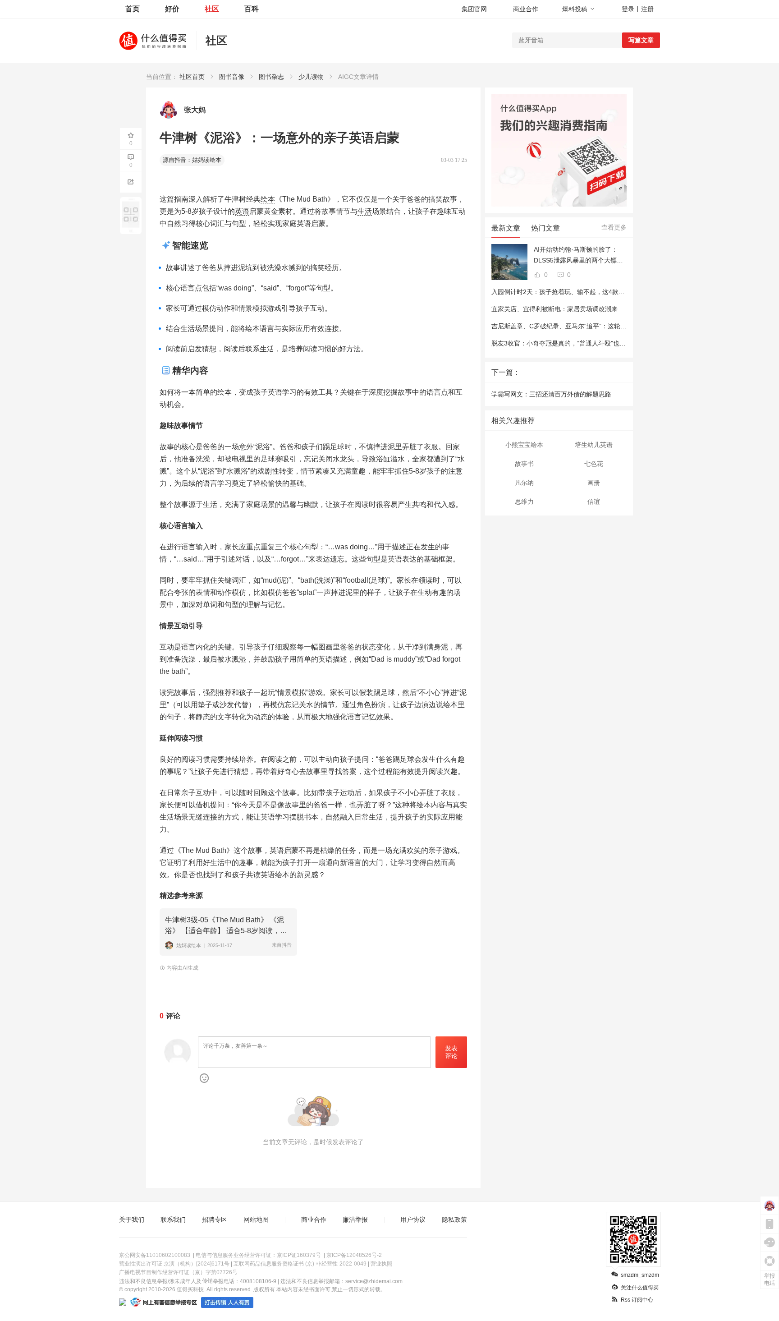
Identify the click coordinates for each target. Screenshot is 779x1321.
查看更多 (614, 227)
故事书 (524, 463)
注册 (647, 9)
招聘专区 (214, 1219)
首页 (132, 9)
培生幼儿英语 (594, 444)
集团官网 (474, 9)
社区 (212, 9)
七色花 (593, 463)
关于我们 (131, 1219)
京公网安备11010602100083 (154, 1255)
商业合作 (525, 9)
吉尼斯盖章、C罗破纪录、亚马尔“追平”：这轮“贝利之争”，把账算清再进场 (596, 326)
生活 (364, 211)
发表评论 (451, 1052)
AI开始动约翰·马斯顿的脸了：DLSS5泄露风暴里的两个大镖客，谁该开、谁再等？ (576, 256)
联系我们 (173, 1219)
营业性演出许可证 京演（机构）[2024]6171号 (174, 1264)
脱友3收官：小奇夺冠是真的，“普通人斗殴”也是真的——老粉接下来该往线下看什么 (609, 343)
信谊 (593, 501)
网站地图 (256, 1219)
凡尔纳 (524, 482)
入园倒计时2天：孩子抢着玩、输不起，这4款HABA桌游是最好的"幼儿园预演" (600, 291)
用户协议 (413, 1219)
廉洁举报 (355, 1219)
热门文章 (545, 228)
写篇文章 (641, 40)
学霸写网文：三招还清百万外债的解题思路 (551, 394)
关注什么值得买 (640, 1287)
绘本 (268, 199)
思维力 (524, 501)
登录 (628, 9)
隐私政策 (454, 1219)
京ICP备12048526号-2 (354, 1255)
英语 (242, 211)
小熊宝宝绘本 (524, 444)
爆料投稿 (574, 9)
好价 (172, 9)
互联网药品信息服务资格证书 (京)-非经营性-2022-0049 (300, 1264)
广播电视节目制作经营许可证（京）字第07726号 (178, 1272)
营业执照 (381, 1264)
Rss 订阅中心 (637, 1300)
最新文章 (505, 228)
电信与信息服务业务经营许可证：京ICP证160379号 (258, 1255)
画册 (593, 482)
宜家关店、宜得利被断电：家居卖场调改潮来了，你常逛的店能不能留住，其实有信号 (611, 309)
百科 (251, 9)
